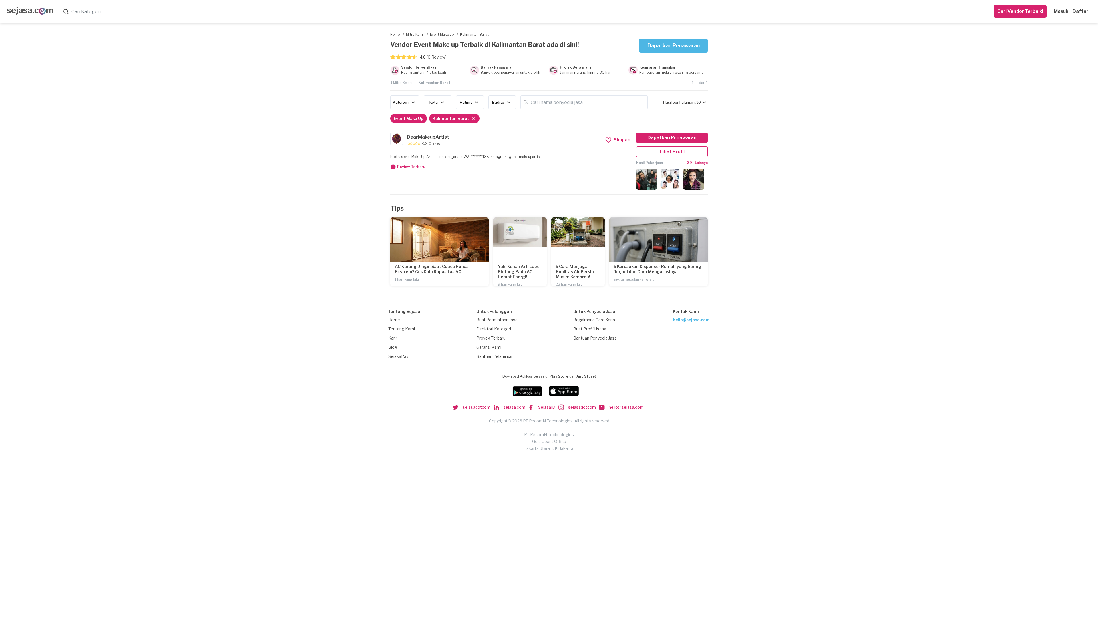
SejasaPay (398, 356)
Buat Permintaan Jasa (497, 319)
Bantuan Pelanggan (495, 356)
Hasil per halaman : (679, 102)
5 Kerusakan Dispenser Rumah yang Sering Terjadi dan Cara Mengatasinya (657, 269)
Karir (392, 338)
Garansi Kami (488, 347)
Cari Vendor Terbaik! (1020, 11)
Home (394, 319)
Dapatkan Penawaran (673, 46)
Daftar (1080, 11)
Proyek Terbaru (491, 338)
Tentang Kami (401, 328)
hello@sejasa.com (691, 319)
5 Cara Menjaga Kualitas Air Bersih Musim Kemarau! (575, 271)
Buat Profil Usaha (589, 328)
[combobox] (103, 11)
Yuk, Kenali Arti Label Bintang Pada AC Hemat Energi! (519, 271)
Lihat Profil (672, 151)
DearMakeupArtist (428, 137)
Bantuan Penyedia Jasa (595, 338)
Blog (392, 347)
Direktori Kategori (493, 328)
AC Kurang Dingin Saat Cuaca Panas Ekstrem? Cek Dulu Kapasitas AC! (432, 269)
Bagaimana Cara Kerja (594, 319)
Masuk (1061, 11)
